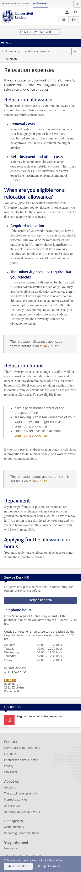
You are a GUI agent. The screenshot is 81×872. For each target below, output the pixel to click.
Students (26, 3)
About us (10, 787)
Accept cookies (18, 866)
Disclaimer (10, 772)
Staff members (40, 3)
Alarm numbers (14, 827)
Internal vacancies (15, 800)
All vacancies (12, 806)
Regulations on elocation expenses (40, 716)
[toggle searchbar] (75, 12)
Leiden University (11, 3)
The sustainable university (20, 794)
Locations (10, 754)
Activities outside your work (22, 812)
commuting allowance (31, 435)
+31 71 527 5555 (15, 672)
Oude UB (10, 680)
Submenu (12, 59)
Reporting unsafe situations (21, 833)
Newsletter (11, 848)
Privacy (8, 766)
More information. (51, 860)
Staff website (9, 51)
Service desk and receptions (22, 748)
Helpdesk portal (41, 600)
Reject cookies (50, 866)
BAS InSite (50, 346)
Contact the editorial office (21, 760)
